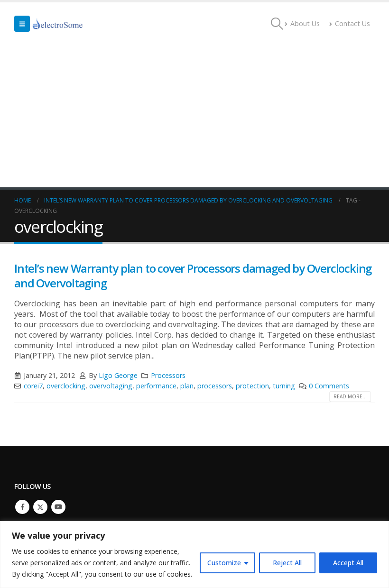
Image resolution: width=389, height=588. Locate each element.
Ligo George (118, 375)
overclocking (65, 385)
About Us (305, 23)
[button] (22, 24)
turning (284, 385)
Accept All (348, 562)
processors (214, 385)
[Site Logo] (58, 23)
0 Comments (329, 385)
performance (156, 385)
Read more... (350, 396)
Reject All (287, 562)
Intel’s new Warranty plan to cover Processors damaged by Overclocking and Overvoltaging (192, 275)
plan (187, 385)
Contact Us (352, 23)
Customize (224, 562)
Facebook (22, 507)
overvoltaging (110, 385)
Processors (168, 375)
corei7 (33, 385)
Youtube (58, 507)
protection (252, 385)
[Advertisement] (194, 116)
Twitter (40, 507)
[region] (194, 554)
